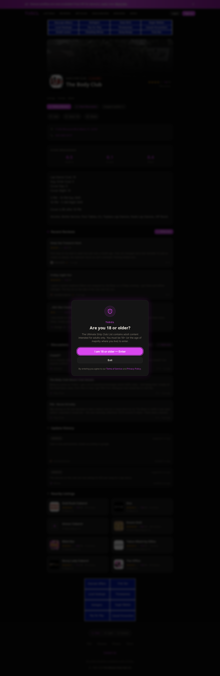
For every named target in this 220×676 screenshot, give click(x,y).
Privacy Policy (134, 368)
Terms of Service (114, 368)
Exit (110, 360)
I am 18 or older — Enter (110, 351)
